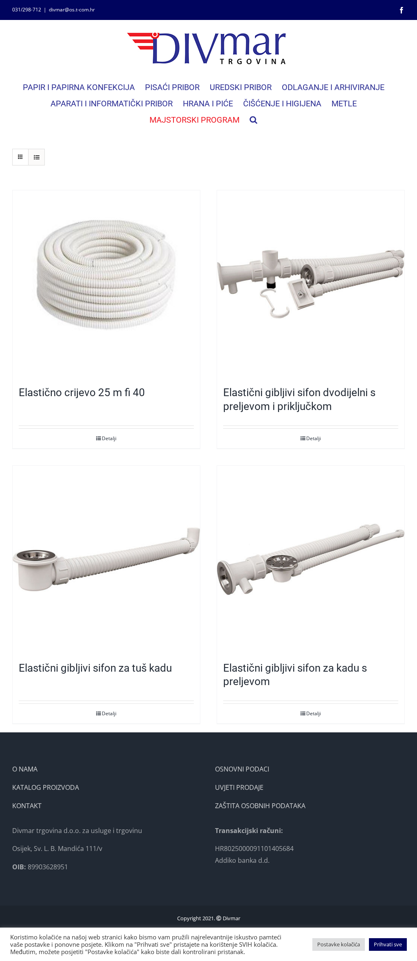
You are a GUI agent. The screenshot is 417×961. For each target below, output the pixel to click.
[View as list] (36, 157)
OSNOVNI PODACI (242, 769)
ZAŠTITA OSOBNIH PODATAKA (260, 805)
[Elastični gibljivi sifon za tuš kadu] (106, 559)
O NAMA (24, 769)
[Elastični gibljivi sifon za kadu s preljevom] (310, 559)
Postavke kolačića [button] (338, 944)
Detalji (109, 438)
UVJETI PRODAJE (239, 787)
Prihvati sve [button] (388, 944)
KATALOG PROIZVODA (45, 787)
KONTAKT (27, 805)
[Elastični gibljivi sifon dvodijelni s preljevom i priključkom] (310, 284)
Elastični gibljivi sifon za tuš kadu (95, 668)
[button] (253, 120)
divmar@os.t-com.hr (72, 9)
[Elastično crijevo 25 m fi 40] (106, 284)
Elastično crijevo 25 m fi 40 (82, 392)
